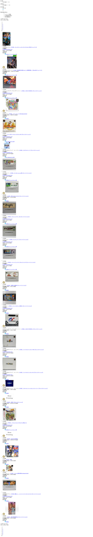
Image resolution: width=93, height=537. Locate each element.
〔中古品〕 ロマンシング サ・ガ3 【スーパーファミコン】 (18, 216)
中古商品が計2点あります (7, 175)
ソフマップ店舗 (8, 14)
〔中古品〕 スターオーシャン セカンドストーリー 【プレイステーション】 (33, 388)
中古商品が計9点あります (7, 152)
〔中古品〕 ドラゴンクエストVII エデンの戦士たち (17, 422)
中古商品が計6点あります (7, 136)
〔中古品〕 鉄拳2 (8, 459)
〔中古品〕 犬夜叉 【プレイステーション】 (14, 402)
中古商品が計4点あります (7, 496)
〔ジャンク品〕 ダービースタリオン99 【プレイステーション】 (18, 134)
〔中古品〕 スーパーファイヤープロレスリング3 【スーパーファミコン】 (21, 262)
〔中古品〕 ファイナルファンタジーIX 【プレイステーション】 (31, 372)
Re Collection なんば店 (10, 141)
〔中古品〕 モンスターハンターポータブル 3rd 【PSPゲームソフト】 (23, 47)
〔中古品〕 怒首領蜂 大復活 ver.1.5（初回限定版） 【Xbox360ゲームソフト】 (27, 70)
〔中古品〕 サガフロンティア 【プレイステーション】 (29, 150)
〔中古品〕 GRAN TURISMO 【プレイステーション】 (31, 90)
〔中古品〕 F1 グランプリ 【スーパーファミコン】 (18, 239)
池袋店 (7, 118)
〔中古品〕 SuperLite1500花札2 (12, 438)
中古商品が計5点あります (7, 49)
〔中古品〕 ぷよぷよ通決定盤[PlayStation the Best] (19, 473)
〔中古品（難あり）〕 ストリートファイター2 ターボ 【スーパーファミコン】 (25, 493)
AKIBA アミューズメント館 (11, 54)
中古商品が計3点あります (7, 93)
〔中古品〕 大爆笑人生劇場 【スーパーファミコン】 (16, 285)
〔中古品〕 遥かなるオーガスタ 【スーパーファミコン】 (18, 196)
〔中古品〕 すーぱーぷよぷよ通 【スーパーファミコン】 (21, 173)
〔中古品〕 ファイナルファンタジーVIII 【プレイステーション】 (31, 349)
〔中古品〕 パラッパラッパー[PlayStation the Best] (17, 113)
